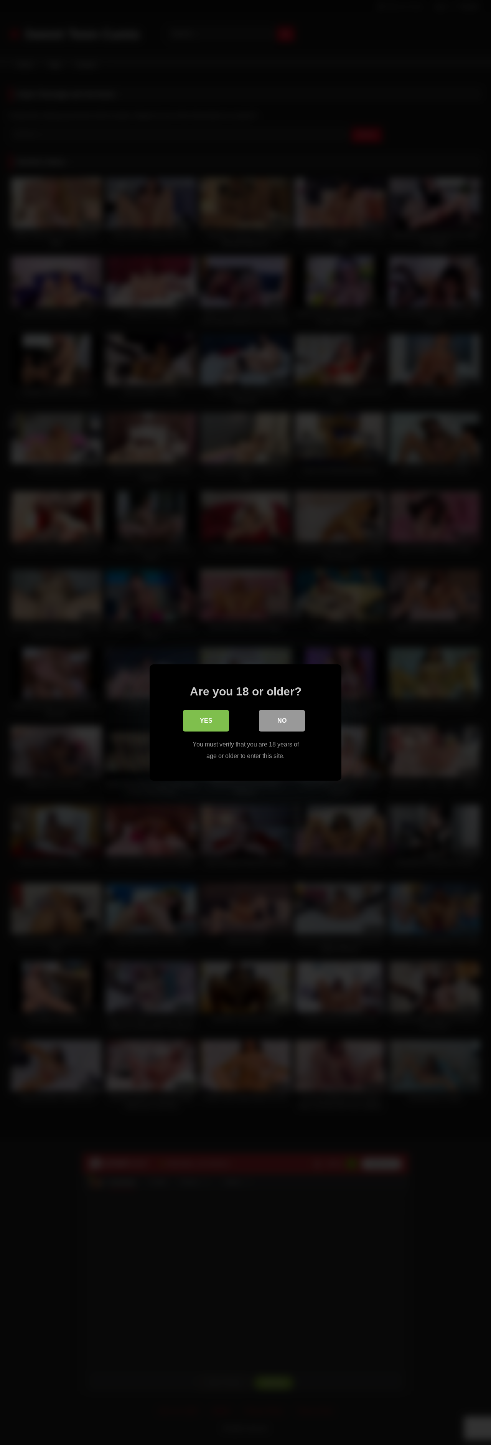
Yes (206, 720)
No (282, 720)
